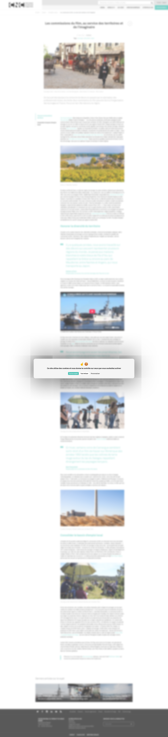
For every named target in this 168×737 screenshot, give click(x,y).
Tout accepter (73, 373)
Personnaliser (95, 373)
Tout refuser (84, 373)
